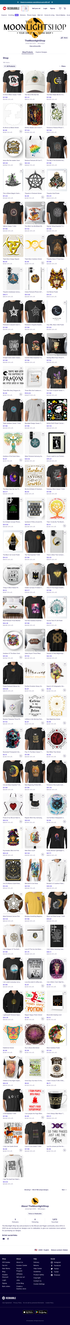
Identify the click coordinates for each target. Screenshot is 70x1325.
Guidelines (37, 1271)
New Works (6, 1268)
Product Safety (39, 1275)
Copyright (37, 1278)
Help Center (38, 1268)
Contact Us (37, 1281)
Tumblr (56, 1272)
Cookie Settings (39, 1284)
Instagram (57, 1262)
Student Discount (5, 1276)
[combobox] (25, 8)
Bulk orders (6, 1286)
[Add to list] (21, 72)
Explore (4, 15)
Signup (4, 1283)
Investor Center (21, 1265)
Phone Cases (31, 15)
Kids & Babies (60, 15)
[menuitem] (4, 15)
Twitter (56, 1269)
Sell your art (20, 1277)
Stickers (23, 15)
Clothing (13, 15)
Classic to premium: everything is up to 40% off (35, 2)
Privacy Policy (17, 1302)
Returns (36, 1265)
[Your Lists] (60, 8)
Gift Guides (6, 1262)
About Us (19, 1262)
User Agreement (7, 1302)
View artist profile (35, 46)
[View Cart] (65, 8)
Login (4, 1280)
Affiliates (19, 1274)
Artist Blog (20, 1283)
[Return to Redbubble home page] (11, 8)
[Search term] (26, 8)
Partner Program (19, 1270)
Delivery (36, 1262)
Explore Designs (41, 52)
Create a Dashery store (21, 1287)
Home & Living (49, 15)
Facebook (57, 1265)
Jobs (18, 1280)
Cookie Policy (49, 1302)
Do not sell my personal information (33, 1302)
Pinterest (57, 1275)
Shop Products (27, 52)
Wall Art (40, 15)
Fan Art (4, 1265)
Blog (3, 1271)
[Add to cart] (20, 131)
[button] (35, 2)
